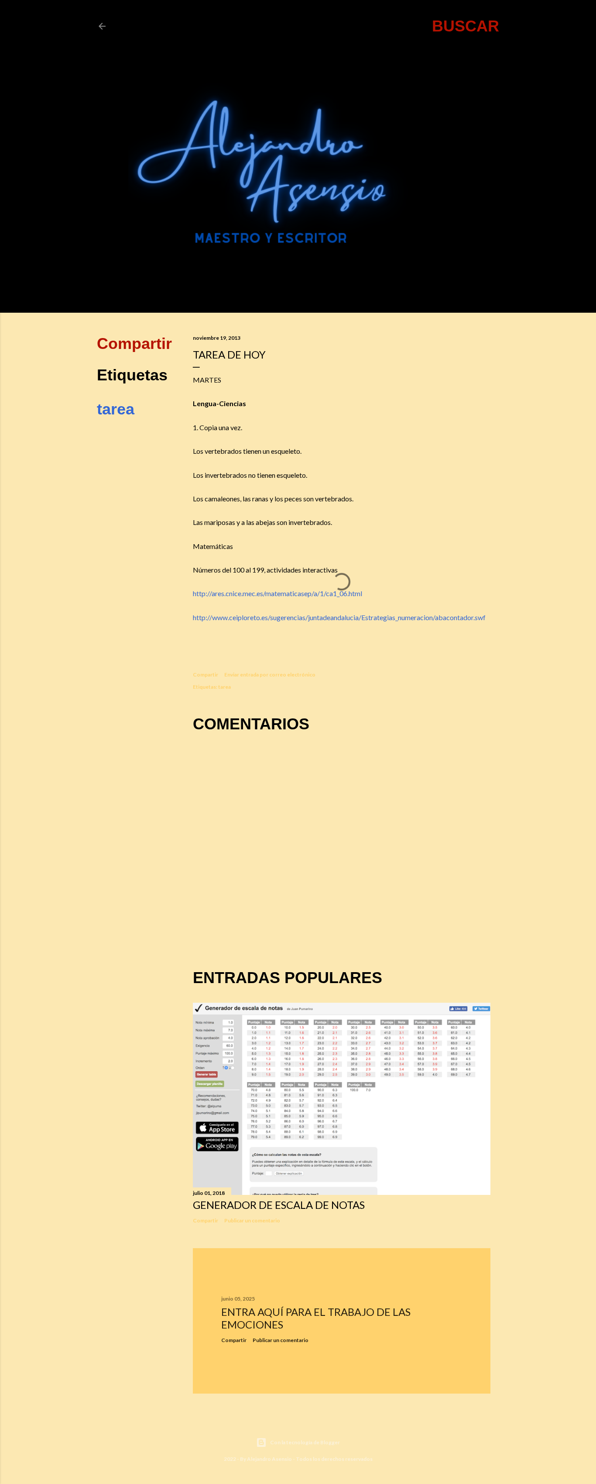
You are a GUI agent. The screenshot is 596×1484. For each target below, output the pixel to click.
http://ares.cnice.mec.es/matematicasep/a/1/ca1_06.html (277, 593)
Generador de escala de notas (279, 1204)
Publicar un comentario (252, 1220)
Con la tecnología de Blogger (305, 1442)
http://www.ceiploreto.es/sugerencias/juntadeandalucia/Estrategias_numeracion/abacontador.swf (339, 617)
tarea (115, 409)
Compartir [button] (134, 343)
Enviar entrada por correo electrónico (269, 674)
